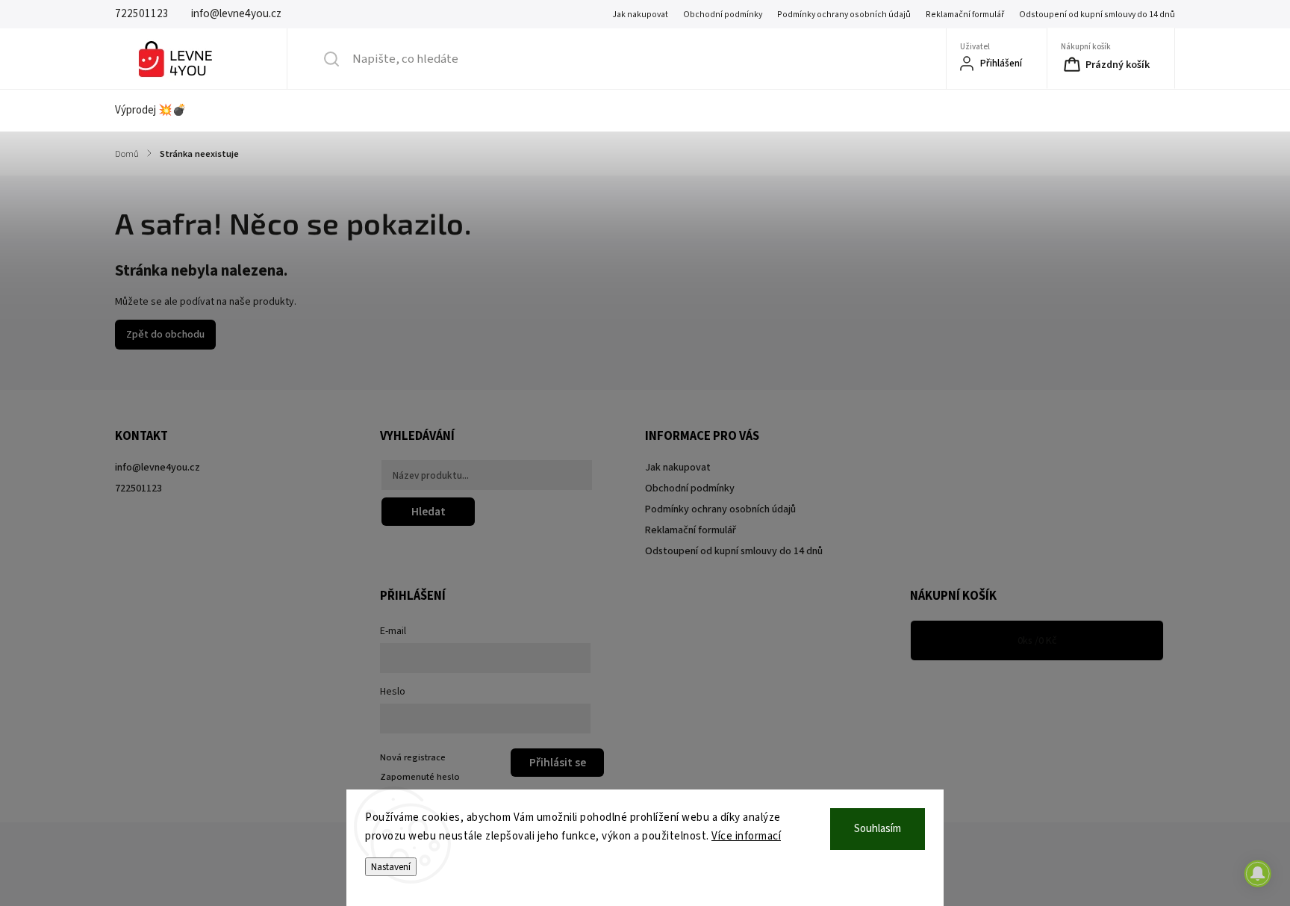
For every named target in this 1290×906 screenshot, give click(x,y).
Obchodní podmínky (722, 14)
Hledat (428, 511)
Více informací (746, 836)
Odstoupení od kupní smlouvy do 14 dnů (1097, 14)
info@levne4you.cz (157, 467)
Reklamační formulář (965, 14)
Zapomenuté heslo (420, 777)
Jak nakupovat (640, 14)
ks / (1037, 640)
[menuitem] (160, 110)
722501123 (138, 488)
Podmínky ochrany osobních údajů (844, 14)
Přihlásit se (557, 762)
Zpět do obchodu (165, 334)
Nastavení (391, 867)
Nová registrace (413, 757)
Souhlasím (877, 829)
